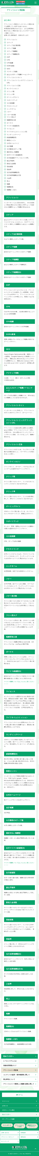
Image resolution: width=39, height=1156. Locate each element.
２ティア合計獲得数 (13, 45)
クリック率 (10, 94)
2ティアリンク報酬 (8, 1119)
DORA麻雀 (10, 66)
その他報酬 (10, 103)
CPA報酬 (10, 63)
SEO (8, 69)
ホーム (20, 1095)
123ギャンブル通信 (8, 1110)
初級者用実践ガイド (10, 1065)
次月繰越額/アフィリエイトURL (18, 158)
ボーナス (10, 123)
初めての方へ (8, 1056)
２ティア (10, 42)
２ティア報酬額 (12, 51)
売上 (8, 181)
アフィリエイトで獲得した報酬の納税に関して (18, 1084)
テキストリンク (12, 106)
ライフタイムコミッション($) (17, 131)
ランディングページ (13, 134)
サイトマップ (5, 1141)
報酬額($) (10, 187)
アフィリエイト (12, 39)
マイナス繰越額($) (13, 126)
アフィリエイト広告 (13, 85)
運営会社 (23, 1137)
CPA (8, 60)
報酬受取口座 (11, 120)
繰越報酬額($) (11, 137)
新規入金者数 (11, 163)
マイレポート (7, 1125)
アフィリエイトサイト (14, 77)
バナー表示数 (11, 114)
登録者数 (10, 166)
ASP (8, 57)
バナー (9, 112)
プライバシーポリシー (7, 1137)
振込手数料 (10, 161)
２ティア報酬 (11, 48)
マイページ (5, 1101)
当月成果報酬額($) (13, 172)
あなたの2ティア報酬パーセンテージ (19, 74)
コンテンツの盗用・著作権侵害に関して (16, 1074)
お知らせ (5, 1105)
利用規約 (23, 1132)
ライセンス (10, 129)
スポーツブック (12, 100)
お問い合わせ (5, 1132)
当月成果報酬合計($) (14, 175)
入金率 (9, 178)
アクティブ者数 (12, 71)
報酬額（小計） (12, 190)
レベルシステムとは (10, 1061)
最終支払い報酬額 (13, 152)
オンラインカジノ (13, 88)
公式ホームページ (13, 143)
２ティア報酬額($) (13, 54)
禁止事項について (9, 1079)
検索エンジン (11, 140)
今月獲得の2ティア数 (14, 149)
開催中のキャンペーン (32, 1125)
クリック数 (10, 91)
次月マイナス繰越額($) (14, 155)
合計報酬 (10, 146)
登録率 (9, 169)
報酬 (8, 184)
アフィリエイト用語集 (10, 1070)
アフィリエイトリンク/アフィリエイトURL (20, 81)
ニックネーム (11, 109)
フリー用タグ (11, 117)
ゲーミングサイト (13, 97)
